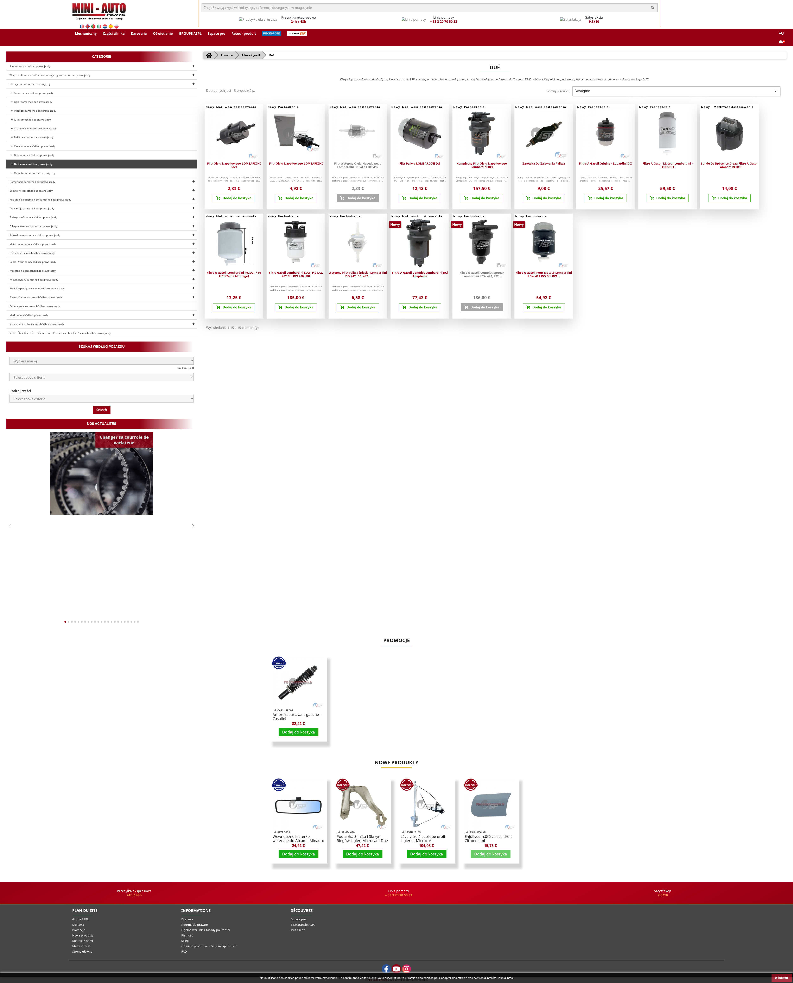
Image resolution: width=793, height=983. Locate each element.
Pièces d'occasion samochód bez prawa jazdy (35, 297)
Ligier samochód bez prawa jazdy (32, 102)
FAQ (184, 951)
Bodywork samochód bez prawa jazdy (31, 190)
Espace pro (298, 919)
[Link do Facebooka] (386, 968)
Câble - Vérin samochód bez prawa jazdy (32, 262)
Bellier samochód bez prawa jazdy (33, 137)
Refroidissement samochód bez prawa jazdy (34, 235)
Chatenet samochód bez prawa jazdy (34, 128)
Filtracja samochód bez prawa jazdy (29, 84)
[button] (86, 33)
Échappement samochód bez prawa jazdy (33, 226)
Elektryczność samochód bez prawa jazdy (33, 217)
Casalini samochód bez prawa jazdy (34, 146)
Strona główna (82, 951)
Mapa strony (81, 946)
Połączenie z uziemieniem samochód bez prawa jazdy (40, 199)
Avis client (298, 930)
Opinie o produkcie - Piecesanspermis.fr (209, 946)
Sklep (185, 941)
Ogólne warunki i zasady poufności (205, 930)
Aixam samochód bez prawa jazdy (33, 93)
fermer (782, 977)
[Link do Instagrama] (406, 968)
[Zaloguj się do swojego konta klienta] (781, 33)
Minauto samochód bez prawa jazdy (34, 173)
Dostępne (676, 91)
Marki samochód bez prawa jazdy (28, 315)
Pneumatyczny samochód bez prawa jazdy (33, 279)
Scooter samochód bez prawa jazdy (29, 66)
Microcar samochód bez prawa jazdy (34, 110)
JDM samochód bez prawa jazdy (32, 119)
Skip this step (184, 367)
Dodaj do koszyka (298, 732)
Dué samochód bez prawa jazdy (33, 164)
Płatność (187, 935)
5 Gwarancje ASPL (303, 925)
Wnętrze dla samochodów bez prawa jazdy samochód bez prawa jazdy (49, 75)
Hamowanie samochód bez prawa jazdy (32, 182)
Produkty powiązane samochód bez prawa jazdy (36, 288)
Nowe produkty (396, 762)
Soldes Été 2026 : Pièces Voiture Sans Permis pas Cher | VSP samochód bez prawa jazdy (60, 333)
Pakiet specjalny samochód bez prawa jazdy (34, 306)
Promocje (396, 640)
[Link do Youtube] (396, 968)
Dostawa (78, 925)
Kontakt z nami (82, 941)
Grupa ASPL (80, 919)
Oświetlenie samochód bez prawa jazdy (32, 253)
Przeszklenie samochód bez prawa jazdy (32, 270)
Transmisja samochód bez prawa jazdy (31, 208)
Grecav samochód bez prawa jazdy (33, 155)
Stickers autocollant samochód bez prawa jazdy (36, 324)
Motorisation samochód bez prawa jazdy (32, 244)
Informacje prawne (194, 925)
